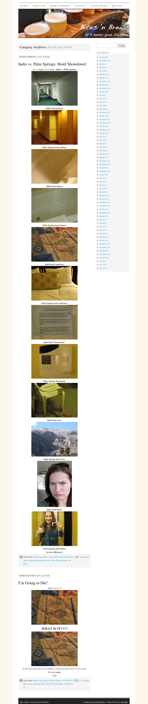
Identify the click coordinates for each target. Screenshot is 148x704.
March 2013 (103, 150)
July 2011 (102, 219)
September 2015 (104, 60)
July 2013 (102, 136)
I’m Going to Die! (33, 582)
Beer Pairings (60, 6)
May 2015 (102, 67)
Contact (80, 6)
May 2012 (102, 185)
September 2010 (104, 254)
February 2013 (104, 154)
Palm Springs (61, 560)
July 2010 (102, 261)
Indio (25, 560)
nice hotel (51, 560)
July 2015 (102, 64)
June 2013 (102, 140)
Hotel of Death (55, 680)
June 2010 (102, 264)
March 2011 (103, 233)
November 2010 (104, 247)
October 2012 (104, 168)
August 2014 (103, 91)
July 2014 (102, 95)
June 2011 (102, 223)
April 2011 (103, 230)
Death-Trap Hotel (40, 556)
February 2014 (104, 112)
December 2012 (104, 161)
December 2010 (104, 244)
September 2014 (104, 88)
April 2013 (103, 147)
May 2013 (102, 143)
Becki (24, 57)
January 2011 (104, 240)
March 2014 (103, 109)
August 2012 (103, 174)
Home (24, 6)
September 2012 (104, 171)
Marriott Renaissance (37, 560)
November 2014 (104, 81)
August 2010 (103, 257)
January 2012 (104, 199)
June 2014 (102, 98)
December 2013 (104, 119)
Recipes (117, 6)
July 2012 (102, 178)
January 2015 (104, 78)
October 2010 (104, 251)
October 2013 (104, 126)
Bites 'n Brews (25, 702)
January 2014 (104, 116)
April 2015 (103, 71)
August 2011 (103, 216)
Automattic (124, 702)
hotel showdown (66, 556)
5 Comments (84, 556)
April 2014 (103, 105)
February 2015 (104, 74)
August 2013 (103, 133)
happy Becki (54, 556)
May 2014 (102, 102)
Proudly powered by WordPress (95, 702)
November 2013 (104, 123)
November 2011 (104, 206)
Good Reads (99, 6)
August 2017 (103, 57)
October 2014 (104, 85)
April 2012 (103, 188)
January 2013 (104, 157)
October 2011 (104, 209)
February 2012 (104, 195)
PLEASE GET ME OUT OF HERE (48, 684)
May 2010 (102, 268)
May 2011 (102, 226)
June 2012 (102, 181)
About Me (39, 6)
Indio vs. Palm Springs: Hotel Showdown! (52, 64)
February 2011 (104, 237)
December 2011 (104, 202)
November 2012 (104, 164)
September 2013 (104, 129)
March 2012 (103, 192)
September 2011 (104, 212)
